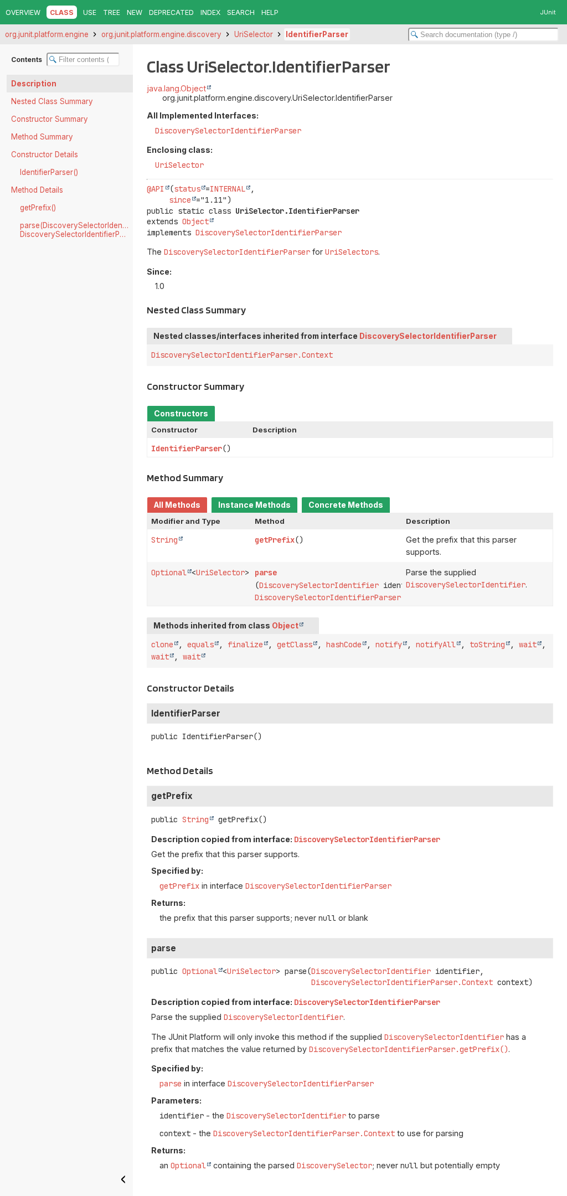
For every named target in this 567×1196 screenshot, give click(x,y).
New (134, 12)
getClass (294, 644)
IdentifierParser (317, 34)
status (187, 189)
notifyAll (436, 644)
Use (89, 12)
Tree (111, 12)
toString (487, 644)
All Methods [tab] (177, 505)
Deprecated (171, 12)
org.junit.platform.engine (47, 34)
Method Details (37, 189)
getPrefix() (38, 207)
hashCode (344, 644)
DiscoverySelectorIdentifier (319, 585)
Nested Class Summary (52, 101)
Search (241, 12)
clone (162, 644)
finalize (245, 644)
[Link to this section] (252, 310)
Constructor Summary (49, 119)
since (180, 200)
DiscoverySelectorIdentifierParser (228, 131)
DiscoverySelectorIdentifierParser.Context (242, 355)
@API (155, 189)
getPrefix (275, 540)
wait (528, 644)
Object (195, 221)
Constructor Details (44, 154)
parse (266, 573)
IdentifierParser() (49, 172)
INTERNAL (227, 189)
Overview (23, 12)
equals (200, 644)
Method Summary (42, 136)
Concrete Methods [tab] (345, 505)
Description (33, 83)
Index (210, 12)
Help (270, 12)
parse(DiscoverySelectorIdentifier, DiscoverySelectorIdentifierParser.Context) (76, 230)
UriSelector (253, 34)
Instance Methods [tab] (254, 505)
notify (388, 644)
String (164, 540)
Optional (169, 573)
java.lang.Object (176, 88)
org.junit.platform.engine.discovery (161, 34)
